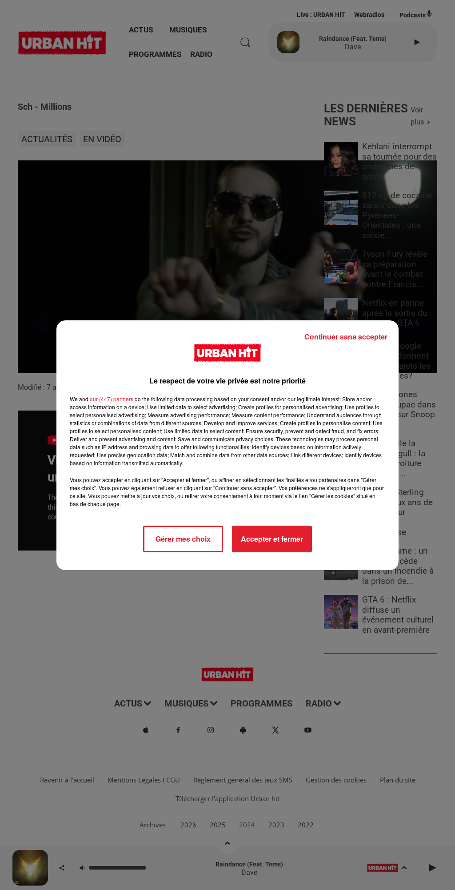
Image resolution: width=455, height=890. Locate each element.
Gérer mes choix (183, 539)
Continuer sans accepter (345, 336)
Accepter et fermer (272, 539)
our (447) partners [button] (111, 399)
